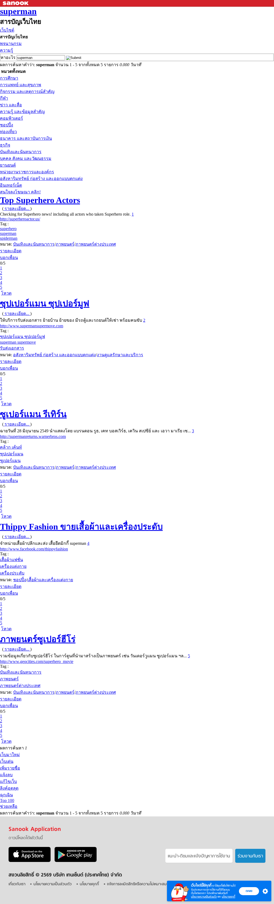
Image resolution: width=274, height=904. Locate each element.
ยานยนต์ (8, 165)
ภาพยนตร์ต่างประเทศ (95, 244)
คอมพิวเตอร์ (11, 118)
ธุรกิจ (5, 145)
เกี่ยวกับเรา (17, 884)
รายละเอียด (10, 251)
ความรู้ (6, 50)
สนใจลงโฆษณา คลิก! (20, 192)
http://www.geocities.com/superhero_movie (36, 661)
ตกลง (249, 890)
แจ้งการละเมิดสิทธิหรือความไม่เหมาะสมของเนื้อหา (144, 884)
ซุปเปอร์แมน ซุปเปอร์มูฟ (44, 303)
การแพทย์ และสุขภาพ (20, 84)
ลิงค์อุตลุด (9, 788)
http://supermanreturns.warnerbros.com (33, 436)
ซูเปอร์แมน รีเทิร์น (33, 414)
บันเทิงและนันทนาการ (20, 151)
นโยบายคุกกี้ (228, 896)
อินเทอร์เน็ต (11, 185)
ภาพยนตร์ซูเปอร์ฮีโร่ (37, 639)
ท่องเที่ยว (8, 131)
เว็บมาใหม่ (10, 754)
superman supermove (18, 342)
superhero (8, 228)
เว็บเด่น (6, 761)
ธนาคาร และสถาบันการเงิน (26, 138)
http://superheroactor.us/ (20, 219)
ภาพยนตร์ (65, 244)
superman (18, 11)
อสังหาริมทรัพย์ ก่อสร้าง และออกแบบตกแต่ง (41, 178)
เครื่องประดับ (12, 573)
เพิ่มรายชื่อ (10, 768)
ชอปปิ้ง (6, 125)
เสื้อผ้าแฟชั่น (11, 559)
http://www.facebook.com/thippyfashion (34, 549)
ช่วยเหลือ (8, 806)
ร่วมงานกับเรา (250, 856)
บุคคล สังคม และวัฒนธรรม (25, 158)
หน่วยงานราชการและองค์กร (27, 172)
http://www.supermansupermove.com (31, 326)
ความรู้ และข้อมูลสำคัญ (22, 111)
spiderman (8, 238)
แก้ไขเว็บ (8, 781)
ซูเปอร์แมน (10, 460)
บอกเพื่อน (9, 257)
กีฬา (4, 98)
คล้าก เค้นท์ (11, 447)
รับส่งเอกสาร (12, 348)
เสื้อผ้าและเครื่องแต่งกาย (50, 579)
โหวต (6, 293)
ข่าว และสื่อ (11, 105)
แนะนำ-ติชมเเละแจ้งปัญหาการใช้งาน (199, 856)
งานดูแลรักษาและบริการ (120, 354)
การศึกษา (9, 78)
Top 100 (7, 800)
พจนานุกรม (11, 43)
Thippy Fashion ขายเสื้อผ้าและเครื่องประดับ (81, 526)
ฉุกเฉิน (6, 795)
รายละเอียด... (16, 208)
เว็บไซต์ (7, 30)
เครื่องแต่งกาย (13, 566)
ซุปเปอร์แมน (11, 454)
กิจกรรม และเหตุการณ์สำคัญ (27, 91)
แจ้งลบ (6, 774)
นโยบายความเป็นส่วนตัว (204, 896)
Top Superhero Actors (40, 200)
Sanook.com (16, 3)
